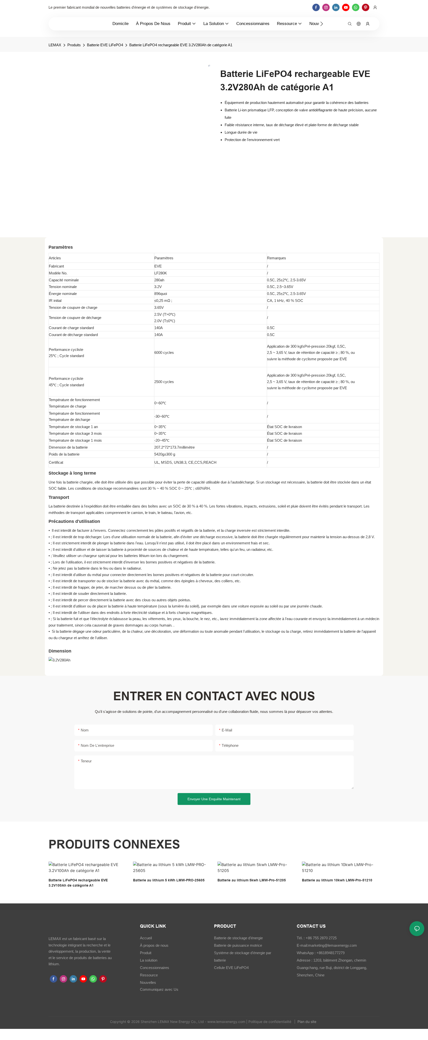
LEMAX (55, 45)
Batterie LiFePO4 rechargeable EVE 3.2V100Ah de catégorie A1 (78, 882)
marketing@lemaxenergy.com (332, 945)
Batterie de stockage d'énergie (238, 938)
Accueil (146, 938)
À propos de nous (154, 945)
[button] (321, 24)
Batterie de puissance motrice (238, 945)
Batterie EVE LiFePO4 (105, 45)
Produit (145, 953)
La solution (148, 960)
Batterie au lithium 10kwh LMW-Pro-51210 (337, 880)
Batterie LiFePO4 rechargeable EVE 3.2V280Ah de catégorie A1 (180, 45)
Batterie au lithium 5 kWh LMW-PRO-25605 (169, 880)
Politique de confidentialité (270, 1021)
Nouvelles (148, 982)
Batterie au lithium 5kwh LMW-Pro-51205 (251, 880)
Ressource (149, 975)
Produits (74, 45)
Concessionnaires (154, 968)
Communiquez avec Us (159, 989)
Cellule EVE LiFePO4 (231, 968)
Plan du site (307, 1021)
